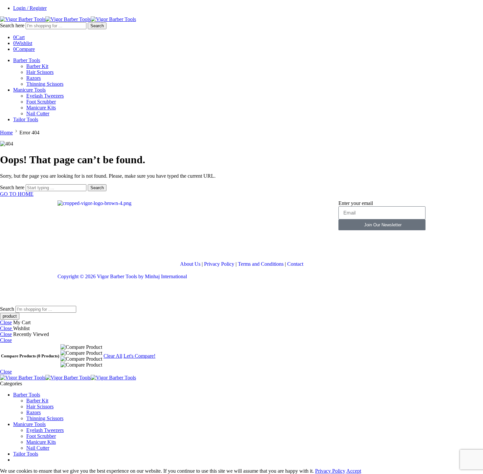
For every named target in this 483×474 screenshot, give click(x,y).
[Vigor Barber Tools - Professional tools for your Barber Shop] (68, 19)
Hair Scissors (40, 72)
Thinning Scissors (44, 84)
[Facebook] (66, 245)
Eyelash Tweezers (45, 96)
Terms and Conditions (261, 264)
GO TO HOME (17, 194)
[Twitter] (83, 245)
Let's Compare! (139, 356)
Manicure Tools (29, 90)
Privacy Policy (219, 264)
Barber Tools (26, 60)
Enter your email (355, 203)
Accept (353, 471)
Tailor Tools (25, 119)
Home (6, 132)
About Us (190, 264)
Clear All (113, 356)
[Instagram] (101, 245)
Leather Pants (72, 294)
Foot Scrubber (41, 101)
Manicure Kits (41, 107)
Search (97, 25)
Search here (13, 25)
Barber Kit (37, 66)
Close (6, 322)
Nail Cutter (37, 113)
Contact (295, 264)
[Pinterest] (119, 245)
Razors (33, 78)
